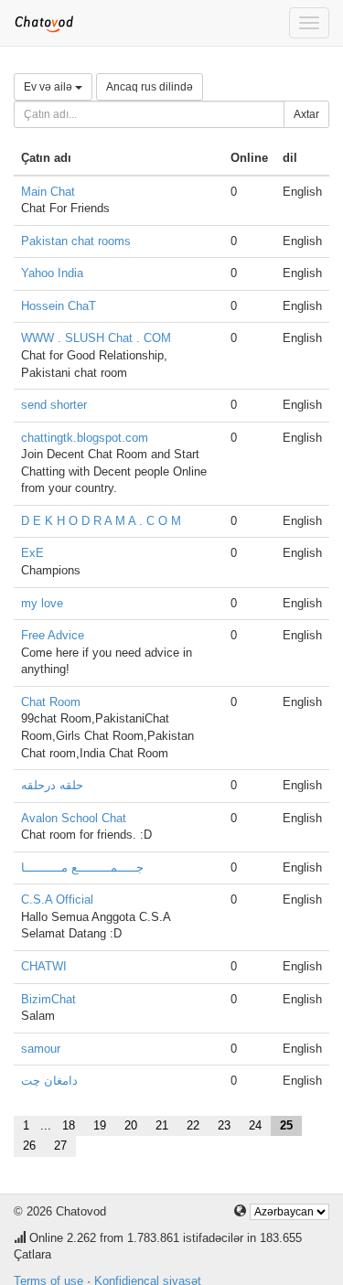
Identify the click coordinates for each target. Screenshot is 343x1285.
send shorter (54, 405)
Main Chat (48, 191)
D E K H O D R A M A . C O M (101, 521)
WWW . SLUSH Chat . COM (96, 338)
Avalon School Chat (73, 818)
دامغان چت (49, 1080)
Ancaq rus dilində (149, 86)
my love (42, 603)
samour (40, 1048)
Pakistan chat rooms (76, 241)
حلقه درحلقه (52, 785)
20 (130, 1125)
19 (99, 1125)
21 (161, 1125)
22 (193, 1125)
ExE (32, 553)
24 (255, 1125)
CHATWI (44, 966)
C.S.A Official (57, 899)
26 (29, 1145)
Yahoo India (52, 273)
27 (60, 1145)
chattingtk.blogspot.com (84, 437)
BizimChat (48, 999)
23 (224, 1125)
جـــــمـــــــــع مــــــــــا (82, 867)
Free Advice (52, 635)
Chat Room (50, 702)
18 (68, 1125)
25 (286, 1125)
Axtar (306, 114)
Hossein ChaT (58, 306)
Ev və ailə (49, 86)
